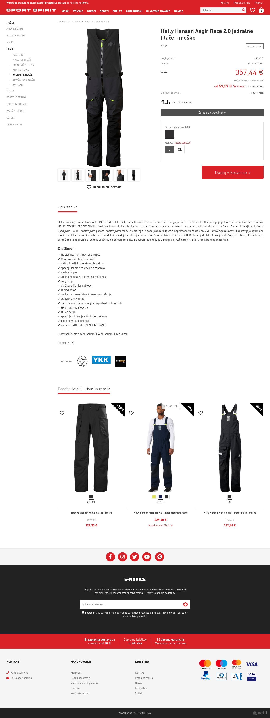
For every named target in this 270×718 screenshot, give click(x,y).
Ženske (78, 11)
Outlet (117, 11)
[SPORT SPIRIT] (31, 10)
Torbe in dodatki (16, 104)
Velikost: (177, 142)
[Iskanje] (243, 10)
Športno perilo (16, 97)
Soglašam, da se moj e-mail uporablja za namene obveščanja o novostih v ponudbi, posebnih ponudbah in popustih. (136, 614)
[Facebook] (110, 556)
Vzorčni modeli (15, 110)
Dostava (75, 688)
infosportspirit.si (22, 677)
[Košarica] (263, 10)
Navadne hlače (22, 59)
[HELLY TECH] (66, 366)
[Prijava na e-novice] (185, 604)
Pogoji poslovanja (80, 677)
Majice (10, 42)
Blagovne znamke (158, 11)
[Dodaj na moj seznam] (62, 413)
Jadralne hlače (23, 74)
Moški (65, 11)
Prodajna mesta (241, 2)
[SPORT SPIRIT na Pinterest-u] (159, 556)
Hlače (10, 48)
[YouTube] (146, 556)
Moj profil (76, 672)
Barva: (177, 127)
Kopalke (18, 84)
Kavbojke (18, 54)
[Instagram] (122, 556)
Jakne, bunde (14, 28)
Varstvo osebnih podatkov (160, 592)
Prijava (259, 2)
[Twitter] (134, 556)
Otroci (91, 11)
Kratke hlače (21, 69)
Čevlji (10, 90)
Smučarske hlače (24, 79)
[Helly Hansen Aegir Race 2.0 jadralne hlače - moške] (104, 97)
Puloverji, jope (16, 35)
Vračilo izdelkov (79, 693)
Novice (178, 11)
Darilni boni (134, 11)
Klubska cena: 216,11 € (160, 525)
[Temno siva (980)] (169, 134)
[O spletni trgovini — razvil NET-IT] (260, 713)
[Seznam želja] (252, 11)
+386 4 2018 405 (19, 672)
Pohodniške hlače (24, 64)
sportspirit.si (64, 21)
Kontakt (225, 2)
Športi (104, 11)
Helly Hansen (257, 92)
